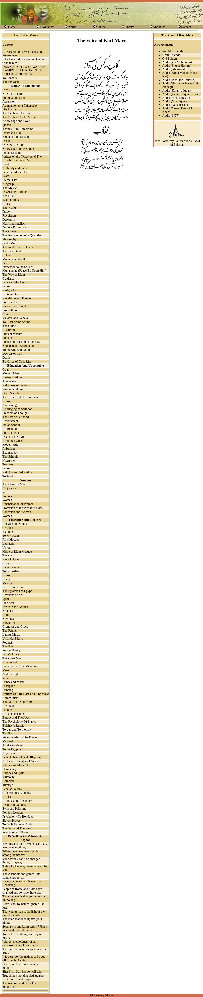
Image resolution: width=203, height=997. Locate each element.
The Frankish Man (14, 484)
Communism (10, 697)
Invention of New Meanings (20, 666)
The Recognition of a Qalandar (21, 235)
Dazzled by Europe (14, 191)
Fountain (7, 642)
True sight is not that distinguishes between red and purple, (23, 977)
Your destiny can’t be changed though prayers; (21, 860)
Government (10, 421)
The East (7, 733)
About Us (159, 26)
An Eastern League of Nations (21, 761)
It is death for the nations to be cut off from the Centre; (23, 958)
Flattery (7, 709)
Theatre (7, 555)
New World (9, 662)
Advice (6, 796)
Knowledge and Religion (18, 148)
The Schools (10, 456)
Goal (5, 369)
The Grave (9, 231)
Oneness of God (12, 144)
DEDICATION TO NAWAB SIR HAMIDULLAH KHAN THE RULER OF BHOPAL (23, 70)
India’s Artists (10, 654)
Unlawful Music (12, 638)
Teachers (7, 464)
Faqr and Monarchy (14, 172)
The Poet (8, 646)
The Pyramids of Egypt (17, 591)
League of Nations (14, 804)
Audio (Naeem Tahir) (175, 104)
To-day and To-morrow (17, 729)
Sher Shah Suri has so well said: (22, 971)
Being (6, 579)
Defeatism (8, 219)
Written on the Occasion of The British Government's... (22, 158)
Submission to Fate (14, 97)
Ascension (8, 101)
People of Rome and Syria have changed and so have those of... (22, 890)
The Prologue (10, 81)
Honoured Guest (12, 440)
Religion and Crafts (14, 523)
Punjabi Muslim (12, 333)
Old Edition (169, 58)
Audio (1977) (170, 115)
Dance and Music (13, 682)
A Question (9, 488)
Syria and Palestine (14, 808)
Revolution (9, 705)
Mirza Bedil (9, 622)
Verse (5, 678)
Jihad (5, 164)
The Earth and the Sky (16, 113)
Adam (6, 314)
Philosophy (9, 239)
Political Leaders (12, 812)
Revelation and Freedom (17, 298)
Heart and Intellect (13, 223)
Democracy (9, 769)
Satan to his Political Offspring (21, 757)
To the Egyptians (13, 749)
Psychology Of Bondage (17, 816)
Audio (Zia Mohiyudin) (177, 62)
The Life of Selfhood (15, 417)
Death (6, 357)
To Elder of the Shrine (16, 322)
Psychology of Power (15, 832)
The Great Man (12, 658)
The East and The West (17, 828)
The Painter (9, 630)
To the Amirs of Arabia (16, 349)
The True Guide (12, 251)
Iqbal (5, 599)
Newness (8, 618)
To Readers (9, 78)
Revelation (9, 215)
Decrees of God (12, 353)
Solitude (7, 496)
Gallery (100, 26)
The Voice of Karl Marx (17, 701)
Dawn (6, 89)
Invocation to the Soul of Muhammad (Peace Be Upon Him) (24, 268)
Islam (5, 176)
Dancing (7, 690)
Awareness (9, 381)
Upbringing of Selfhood (17, 409)
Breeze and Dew (12, 587)
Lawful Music (11, 634)
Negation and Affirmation (18, 345)
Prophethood (10, 310)
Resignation (9, 290)
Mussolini (8, 777)
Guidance (8, 278)
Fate (5, 263)
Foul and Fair (10, 432)
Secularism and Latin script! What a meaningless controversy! (24, 928)
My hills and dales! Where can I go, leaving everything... (24, 845)
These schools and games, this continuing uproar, (21, 875)
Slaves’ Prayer (11, 820)
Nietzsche (8, 460)
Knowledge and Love (16, 121)
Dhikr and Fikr (11, 133)
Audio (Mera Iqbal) (174, 101)
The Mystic (9, 188)
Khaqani (7, 610)
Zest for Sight (10, 674)
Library (129, 26)
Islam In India (11, 199)
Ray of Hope (10, 559)
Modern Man (10, 373)
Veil (4, 492)
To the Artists (10, 571)
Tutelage (7, 785)
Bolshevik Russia (13, 725)
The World (9, 207)
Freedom (7, 337)
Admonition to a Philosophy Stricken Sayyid (20, 107)
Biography (47, 26)
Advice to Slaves (13, 745)
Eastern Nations (12, 377)
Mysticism (8, 195)
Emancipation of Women (18, 504)
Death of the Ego (13, 436)
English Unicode (172, 51)
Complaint (8, 781)
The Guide (9, 326)
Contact (186, 26)
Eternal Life (9, 180)
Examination (10, 452)
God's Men (9, 243)
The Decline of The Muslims (20, 117)
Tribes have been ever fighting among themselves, (21, 853)
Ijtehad (6, 125)
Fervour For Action (14, 227)
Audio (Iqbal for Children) (178, 80)
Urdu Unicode (171, 55)
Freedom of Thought (15, 413)
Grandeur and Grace (15, 626)
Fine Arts (8, 603)
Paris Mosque (10, 539)
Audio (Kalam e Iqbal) (176, 90)
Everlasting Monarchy (16, 765)
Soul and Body (11, 302)
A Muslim (8, 330)
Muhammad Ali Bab (15, 259)
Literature (8, 543)
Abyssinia (8, 753)
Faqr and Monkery (14, 282)
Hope (5, 563)
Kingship (8, 184)
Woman (7, 500)
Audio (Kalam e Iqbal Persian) (181, 94)
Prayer (6, 211)
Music (6, 670)
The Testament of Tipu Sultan (20, 397)
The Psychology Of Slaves (19, 721)
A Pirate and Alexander (17, 800)
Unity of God (10, 294)
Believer (7, 255)
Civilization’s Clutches (16, 792)
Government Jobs (13, 713)
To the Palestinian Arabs (17, 824)
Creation (7, 527)
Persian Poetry (11, 650)
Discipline (8, 686)
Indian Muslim (11, 152)
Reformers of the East (16, 385)
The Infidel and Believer (17, 247)
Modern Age (10, 444)
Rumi (5, 614)
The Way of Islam (13, 274)
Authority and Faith (14, 168)
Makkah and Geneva (15, 318)
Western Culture (12, 389)
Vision (6, 547)
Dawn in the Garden (15, 606)
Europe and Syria (13, 773)
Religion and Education (17, 472)
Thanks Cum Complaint (17, 129)
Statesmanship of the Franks (19, 737)
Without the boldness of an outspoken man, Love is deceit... (22, 943)
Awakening (9, 405)
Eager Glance (10, 567)
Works (72, 26)
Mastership (9, 741)
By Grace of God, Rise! (17, 361)
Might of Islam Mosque (17, 551)
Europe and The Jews (16, 717)
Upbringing (9, 428)
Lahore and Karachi (14, 306)
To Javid (7, 476)
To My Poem (10, 535)
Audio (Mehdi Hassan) (176, 97)
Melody (7, 583)
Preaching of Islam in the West (21, 341)
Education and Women (16, 512)
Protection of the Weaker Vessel (22, 508)
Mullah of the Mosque (16, 136)
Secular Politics (12, 788)
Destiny (7, 140)
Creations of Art (12, 595)
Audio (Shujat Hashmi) (176, 65)
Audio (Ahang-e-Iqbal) (176, 69)
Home (12, 26)
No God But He (12, 93)
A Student (8, 448)
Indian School (11, 424)
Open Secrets (10, 393)
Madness (7, 531)
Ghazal (6, 203)
